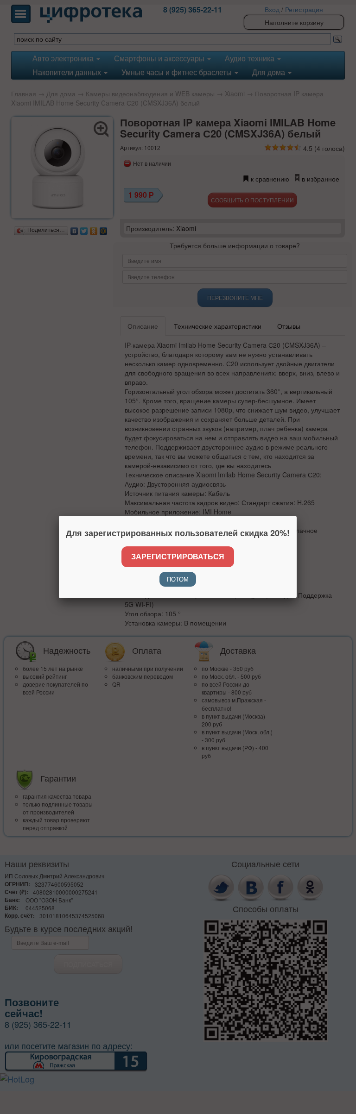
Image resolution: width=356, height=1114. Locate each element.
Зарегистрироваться (177, 556)
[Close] (296, 515)
